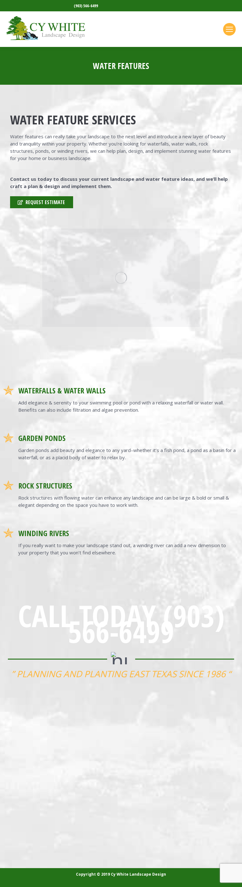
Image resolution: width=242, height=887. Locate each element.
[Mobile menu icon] (229, 29)
